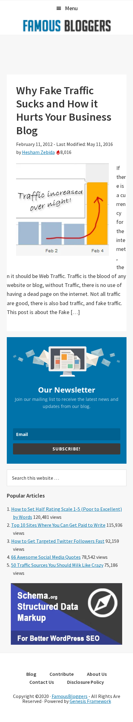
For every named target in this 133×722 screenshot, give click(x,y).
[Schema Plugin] (66, 643)
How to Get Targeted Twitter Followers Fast (58, 541)
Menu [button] (71, 8)
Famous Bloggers (66, 25)
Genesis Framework (90, 701)
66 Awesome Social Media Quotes (46, 557)
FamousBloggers (70, 696)
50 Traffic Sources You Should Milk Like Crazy (57, 565)
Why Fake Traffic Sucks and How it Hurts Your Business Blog (63, 110)
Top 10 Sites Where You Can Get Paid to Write (58, 525)
